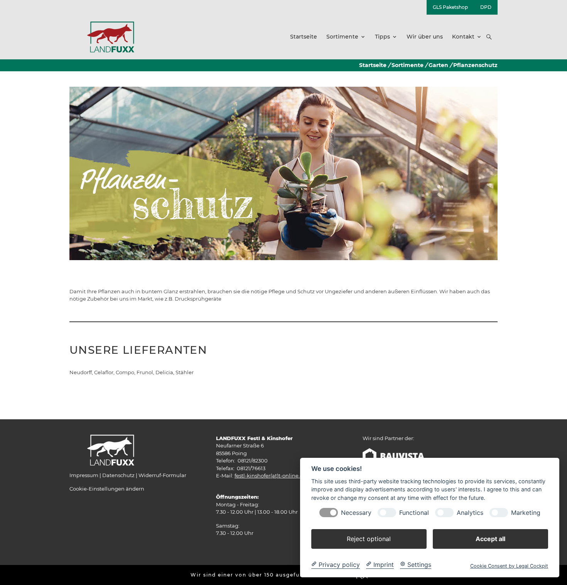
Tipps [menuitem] (382, 36)
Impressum (83, 475)
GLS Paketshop (450, 7)
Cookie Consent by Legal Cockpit (509, 565)
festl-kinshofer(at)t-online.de (270, 475)
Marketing (525, 512)
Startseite (372, 65)
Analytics (470, 512)
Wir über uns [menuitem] (425, 36)
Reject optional (369, 538)
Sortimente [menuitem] (342, 36)
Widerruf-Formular (162, 475)
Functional (414, 512)
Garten (438, 65)
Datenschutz (118, 475)
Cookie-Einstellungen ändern (106, 489)
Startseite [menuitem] (303, 36)
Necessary (356, 512)
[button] (489, 37)
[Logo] (110, 36)
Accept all (490, 538)
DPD (485, 7)
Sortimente (408, 65)
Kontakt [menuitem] (463, 36)
